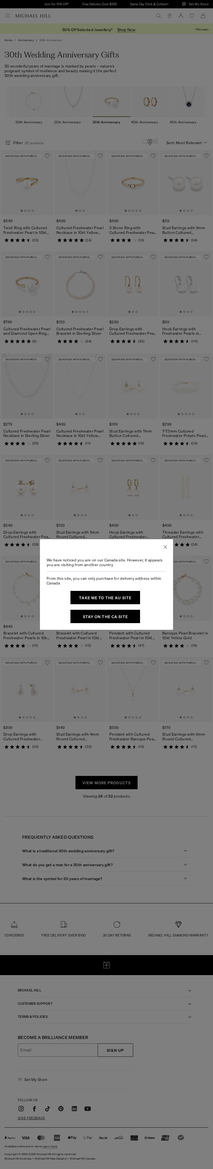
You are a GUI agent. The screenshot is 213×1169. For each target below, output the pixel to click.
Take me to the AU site (105, 597)
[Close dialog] (165, 547)
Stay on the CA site (105, 616)
